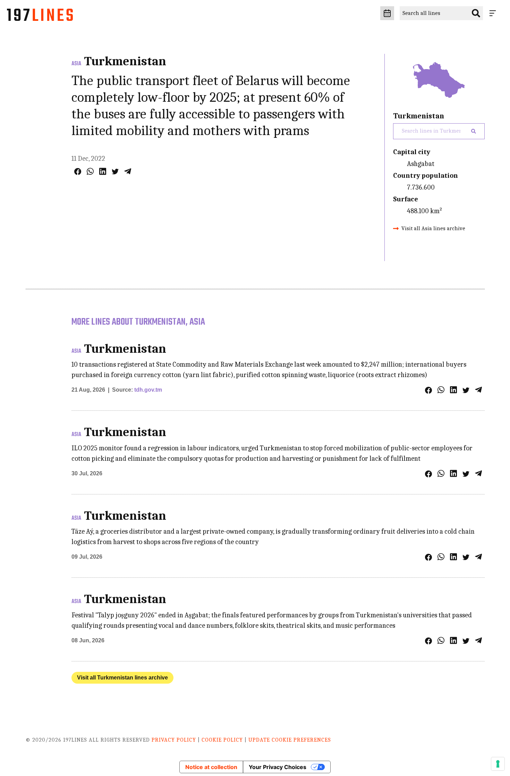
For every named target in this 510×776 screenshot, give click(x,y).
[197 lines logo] (40, 16)
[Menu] (494, 13)
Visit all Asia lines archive (433, 228)
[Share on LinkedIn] (102, 171)
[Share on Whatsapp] (90, 171)
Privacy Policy (174, 740)
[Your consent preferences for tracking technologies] (497, 763)
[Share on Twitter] (115, 171)
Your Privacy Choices (277, 767)
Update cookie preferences (289, 740)
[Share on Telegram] (127, 171)
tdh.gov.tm (148, 390)
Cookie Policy (222, 740)
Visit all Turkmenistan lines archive (122, 678)
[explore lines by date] (387, 13)
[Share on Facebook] (77, 171)
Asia (76, 63)
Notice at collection (211, 767)
